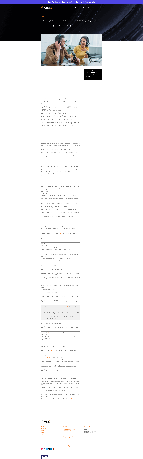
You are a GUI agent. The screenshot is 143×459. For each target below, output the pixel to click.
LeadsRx (66, 306)
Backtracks (59, 243)
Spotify (50, 452)
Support (89, 7)
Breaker (60, 263)
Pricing (81, 7)
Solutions (97, 7)
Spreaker (48, 357)
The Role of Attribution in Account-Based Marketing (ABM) (69, 430)
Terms (42, 444)
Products (77, 7)
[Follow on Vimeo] (47, 449)
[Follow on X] (49, 449)
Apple (46, 452)
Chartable (65, 273)
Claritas (70, 284)
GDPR (42, 436)
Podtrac (48, 345)
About (93, 7)
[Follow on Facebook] (44, 449)
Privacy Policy (44, 428)
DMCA (42, 440)
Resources (85, 7)
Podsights (50, 332)
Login (101, 7)
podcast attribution (75, 188)
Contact (42, 432)
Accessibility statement (46, 446)
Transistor (65, 365)
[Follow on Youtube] (53, 449)
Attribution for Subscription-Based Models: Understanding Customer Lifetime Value (69, 437)
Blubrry (58, 253)
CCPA (42, 438)
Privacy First (43, 426)
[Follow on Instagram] (42, 449)
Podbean (50, 321)
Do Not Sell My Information (46, 442)
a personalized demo (71, 398)
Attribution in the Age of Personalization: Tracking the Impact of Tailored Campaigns (68, 445)
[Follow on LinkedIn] (51, 449)
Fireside (42, 297)
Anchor (60, 233)
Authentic (51, 350)
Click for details (89, 2)
